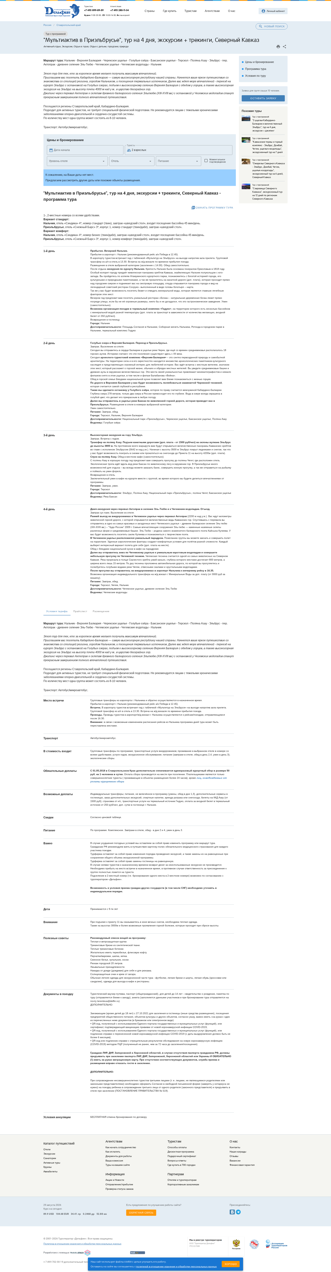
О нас (234, 1141)
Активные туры (51, 1162)
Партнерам (176, 1174)
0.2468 (87, 1213)
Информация (115, 1174)
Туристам (174, 1141)
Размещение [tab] (101, 611)
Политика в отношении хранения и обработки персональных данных (82, 1243)
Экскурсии (49, 1153)
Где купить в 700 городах (181, 1165)
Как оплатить (113, 1151)
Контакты (235, 1147)
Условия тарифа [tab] (57, 611)
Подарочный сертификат (182, 1156)
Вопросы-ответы (177, 1160)
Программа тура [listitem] (254, 69)
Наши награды (238, 1151)
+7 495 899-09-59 (94, 10)
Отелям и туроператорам (182, 1180)
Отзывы (234, 1156)
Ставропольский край (69, 25)
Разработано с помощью (56, 1252)
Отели (47, 1149)
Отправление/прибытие (119, 1184)
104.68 (60, 1213)
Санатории (49, 1158)
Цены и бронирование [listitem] (258, 62)
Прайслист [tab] (80, 611)
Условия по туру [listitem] (254, 75)
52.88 (100, 1213)
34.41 (74, 1213)
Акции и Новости (115, 1180)
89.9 (45, 1213)
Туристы (131, 145)
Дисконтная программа (181, 1151)
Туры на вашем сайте (118, 1165)
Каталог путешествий (58, 1143)
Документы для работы (119, 1156)
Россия (47, 25)
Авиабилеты (50, 1171)
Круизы (47, 1167)
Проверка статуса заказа (119, 1188)
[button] (77, 161)
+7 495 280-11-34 (119, 10)
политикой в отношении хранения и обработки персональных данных (176, 1266)
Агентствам (114, 1141)
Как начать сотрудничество (121, 1147)
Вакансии (235, 1160)
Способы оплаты (177, 1147)
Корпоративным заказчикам (183, 1184)
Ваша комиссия (114, 1160)
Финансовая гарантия (242, 1165)
